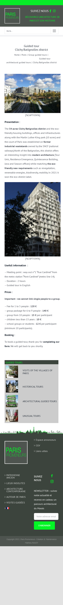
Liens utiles (42, 451)
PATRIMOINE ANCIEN (13, 476)
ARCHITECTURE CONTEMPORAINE (16, 490)
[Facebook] (52, 475)
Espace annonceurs (46, 440)
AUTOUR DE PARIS (16, 497)
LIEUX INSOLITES (15, 483)
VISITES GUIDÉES (15, 502)
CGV (38, 445)
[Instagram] (52, 481)
